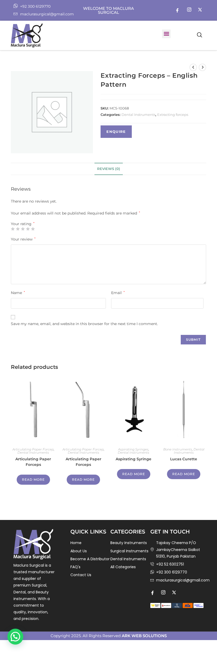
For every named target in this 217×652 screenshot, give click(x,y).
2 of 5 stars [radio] (18, 229)
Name (18, 292)
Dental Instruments (138, 114)
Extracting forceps (172, 114)
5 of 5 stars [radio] (33, 229)
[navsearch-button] (199, 35)
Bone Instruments (177, 449)
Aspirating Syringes (133, 449)
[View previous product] (193, 67)
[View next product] (202, 67)
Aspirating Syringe (133, 459)
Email (118, 292)
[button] (166, 33)
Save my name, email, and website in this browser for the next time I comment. (84, 323)
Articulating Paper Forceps (33, 462)
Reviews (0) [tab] (108, 169)
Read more (33, 480)
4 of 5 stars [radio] (28, 229)
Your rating (22, 224)
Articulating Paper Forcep (33, 449)
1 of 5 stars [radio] (13, 229)
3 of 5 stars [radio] (23, 229)
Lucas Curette (183, 459)
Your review (23, 239)
